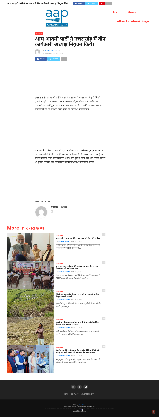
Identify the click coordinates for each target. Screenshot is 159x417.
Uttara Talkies (50, 50)
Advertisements (88, 394)
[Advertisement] (70, 79)
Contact (75, 394)
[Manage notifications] (153, 412)
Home (66, 394)
